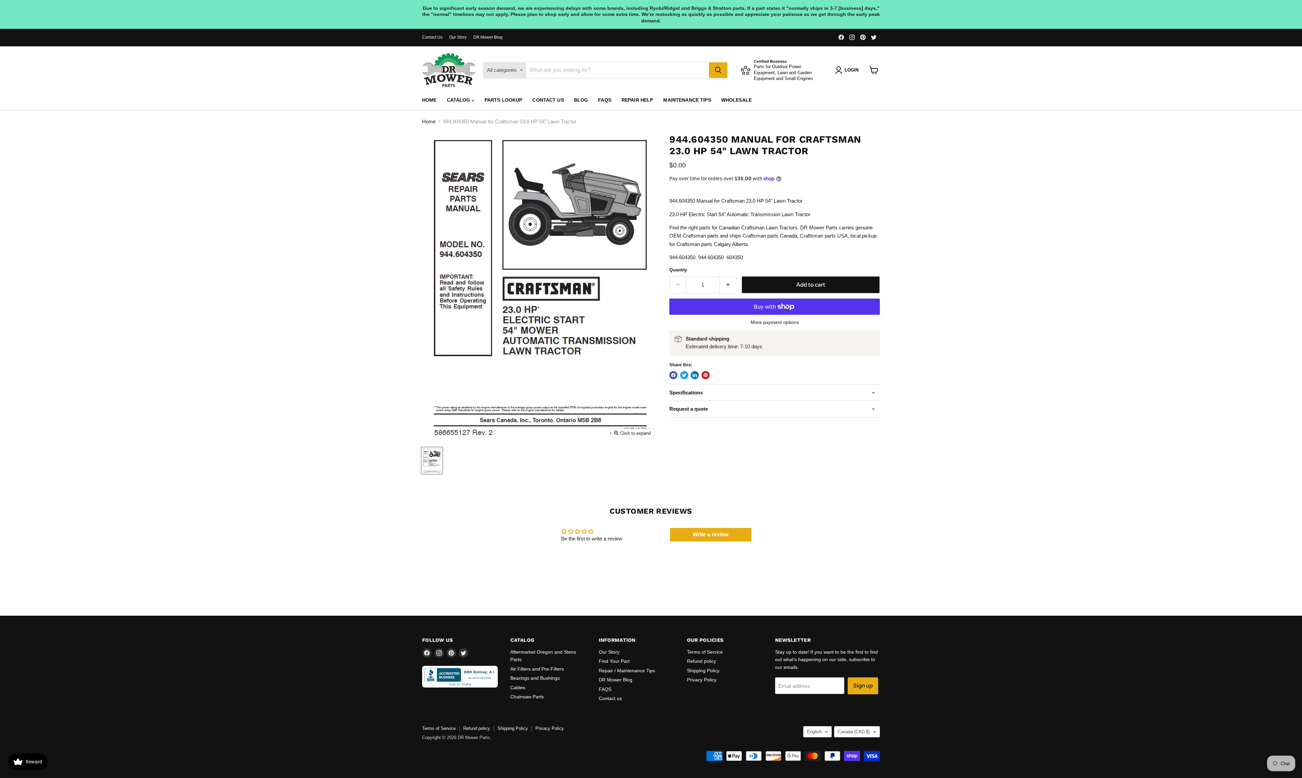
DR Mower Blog (487, 37)
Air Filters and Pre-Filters (537, 669)
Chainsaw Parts (527, 696)
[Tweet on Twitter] (684, 375)
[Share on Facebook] (673, 375)
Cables (517, 687)
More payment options (775, 322)
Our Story (458, 37)
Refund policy (701, 661)
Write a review (710, 534)
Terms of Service (705, 652)
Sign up (863, 685)
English (814, 731)
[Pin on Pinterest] (706, 375)
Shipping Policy (703, 670)
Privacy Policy (701, 679)
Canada (854, 731)
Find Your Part (614, 661)
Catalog (459, 100)
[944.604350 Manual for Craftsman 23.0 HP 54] (431, 460)
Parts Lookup (503, 100)
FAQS (604, 100)
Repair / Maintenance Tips (627, 670)
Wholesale (736, 100)
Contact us (548, 100)
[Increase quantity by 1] (728, 284)
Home (429, 100)
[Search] (718, 70)
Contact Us (432, 37)
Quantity (678, 269)
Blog (581, 100)
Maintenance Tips (687, 100)
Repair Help (637, 100)
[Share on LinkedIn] (695, 375)
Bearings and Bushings (535, 678)
